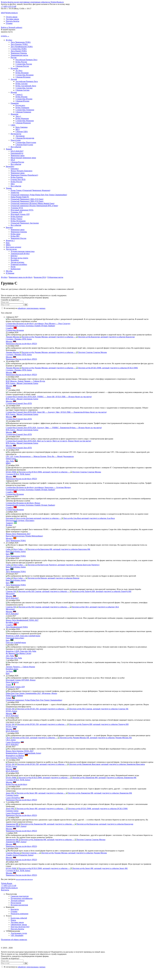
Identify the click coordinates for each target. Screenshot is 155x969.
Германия (15, 103)
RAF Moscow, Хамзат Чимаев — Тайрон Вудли (25, 381)
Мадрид (9, 538)
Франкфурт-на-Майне (15, 756)
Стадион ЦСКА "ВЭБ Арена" (18, 474)
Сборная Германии (23, 112)
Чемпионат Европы (19, 53)
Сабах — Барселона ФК (48, 549)
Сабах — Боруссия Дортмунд (52, 565)
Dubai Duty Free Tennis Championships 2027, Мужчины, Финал (31, 693)
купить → (5, 36)
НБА (13, 184)
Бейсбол (14, 256)
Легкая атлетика (17, 262)
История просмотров (19, 905)
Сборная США (22, 131)
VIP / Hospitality (17, 935)
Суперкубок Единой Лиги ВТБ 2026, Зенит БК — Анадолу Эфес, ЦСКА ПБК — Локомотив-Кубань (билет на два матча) (56, 412)
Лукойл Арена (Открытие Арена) (19, 855)
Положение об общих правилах (14, 939)
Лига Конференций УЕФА (22, 47)
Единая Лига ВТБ (18, 179)
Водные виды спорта (19, 258)
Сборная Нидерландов (25, 138)
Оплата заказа (11, 17)
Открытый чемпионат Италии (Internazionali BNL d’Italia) (34, 206)
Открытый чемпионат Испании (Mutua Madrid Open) (32, 203)
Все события (16, 147)
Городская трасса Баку (15, 638)
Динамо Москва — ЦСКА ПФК (72, 368)
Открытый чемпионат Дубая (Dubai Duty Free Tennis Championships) (39, 195)
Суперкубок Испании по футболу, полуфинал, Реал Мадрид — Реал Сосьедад (38, 323)
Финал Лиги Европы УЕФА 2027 (20, 751)
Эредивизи (20, 136)
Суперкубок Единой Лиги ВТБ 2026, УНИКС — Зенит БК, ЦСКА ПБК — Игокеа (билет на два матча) (49, 397)
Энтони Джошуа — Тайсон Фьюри (20, 667)
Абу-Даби (10, 461)
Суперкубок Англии (24, 88)
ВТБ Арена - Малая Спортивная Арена (22, 383)
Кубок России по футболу (16, 784)
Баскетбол (10, 166)
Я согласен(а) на (24, 308)
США (13, 125)
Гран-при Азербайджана (16, 642)
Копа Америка (21, 127)
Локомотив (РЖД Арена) (16, 826)
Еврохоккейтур (17, 153)
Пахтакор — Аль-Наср (60, 518)
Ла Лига (19, 70)
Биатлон (9, 227)
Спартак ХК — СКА (62, 607)
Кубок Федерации (18, 221)
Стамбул (9, 328)
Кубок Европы (17, 177)
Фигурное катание (13, 247)
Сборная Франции (23, 123)
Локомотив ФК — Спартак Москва (55, 840)
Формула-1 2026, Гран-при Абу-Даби (21, 651)
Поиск (13, 920)
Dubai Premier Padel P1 (20, 197)
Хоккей (9, 149)
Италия (14, 92)
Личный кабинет (18, 901)
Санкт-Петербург (13, 742)
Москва (9, 341)
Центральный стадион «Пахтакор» (20, 520)
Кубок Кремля (16, 216)
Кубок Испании (22, 73)
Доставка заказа (12, 19)
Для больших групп (19, 933)
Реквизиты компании (19, 914)
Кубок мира (15, 234)
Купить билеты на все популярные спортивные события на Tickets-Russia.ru (32, 2)
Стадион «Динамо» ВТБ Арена (19, 339)
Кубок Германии (22, 108)
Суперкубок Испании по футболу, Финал (23, 503)
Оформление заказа (19, 924)
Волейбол (15, 260)
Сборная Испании (23, 77)
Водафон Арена (12, 622)
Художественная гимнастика (23, 251)
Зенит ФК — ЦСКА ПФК (67, 809)
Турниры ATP (16, 212)
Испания (14, 68)
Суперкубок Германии (25, 110)
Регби (13, 267)
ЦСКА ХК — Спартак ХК (67, 709)
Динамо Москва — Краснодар (70, 337)
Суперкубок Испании (25, 75)
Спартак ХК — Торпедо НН (68, 591)
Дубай (8, 698)
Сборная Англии (22, 90)
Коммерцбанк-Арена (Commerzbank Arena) (23, 753)
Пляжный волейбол (19, 264)
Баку (7, 554)
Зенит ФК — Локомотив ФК (69, 793)
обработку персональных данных (31, 308)
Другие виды (11, 249)
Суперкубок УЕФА (19, 49)
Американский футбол (20, 254)
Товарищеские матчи (19, 55)
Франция (14, 114)
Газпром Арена (12, 795)
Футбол (9, 40)
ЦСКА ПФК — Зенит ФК (67, 868)
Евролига (15, 169)
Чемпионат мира (17, 155)
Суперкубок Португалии (26, 142)
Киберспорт (16, 269)
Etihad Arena (11, 459)
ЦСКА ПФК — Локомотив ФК (71, 778)
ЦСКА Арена (11, 711)
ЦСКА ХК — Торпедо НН (67, 724)
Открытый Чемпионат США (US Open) (27, 199)
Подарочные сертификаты (21, 898)
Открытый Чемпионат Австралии (25, 223)
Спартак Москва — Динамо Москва (56, 853)
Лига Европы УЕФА (19, 44)
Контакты (5, 890)
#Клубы (9, 271)
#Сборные (10, 273)
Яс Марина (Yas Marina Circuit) (18, 653)
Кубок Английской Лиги (26, 86)
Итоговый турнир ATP (20, 214)
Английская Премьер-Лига (27, 81)
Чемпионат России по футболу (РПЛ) (21, 344)
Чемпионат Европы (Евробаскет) (24, 175)
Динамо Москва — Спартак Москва (56, 352)
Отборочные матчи (55, 277)
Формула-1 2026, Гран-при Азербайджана (23, 636)
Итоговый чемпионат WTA (22, 210)
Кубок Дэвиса (16, 219)
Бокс (8, 243)
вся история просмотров (24, 879)
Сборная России (22, 66)
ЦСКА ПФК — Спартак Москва (53, 472)
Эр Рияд (9, 671)
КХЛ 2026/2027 (17, 151)
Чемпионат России (18, 238)
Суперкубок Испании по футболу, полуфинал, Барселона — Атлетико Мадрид (38, 487)
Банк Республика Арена (16, 551)
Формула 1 (10, 240)
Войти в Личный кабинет (11, 27)
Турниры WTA (17, 208)
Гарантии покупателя (19, 896)
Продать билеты (12, 21)
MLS (17, 129)
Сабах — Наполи (42, 578)
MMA (8, 245)
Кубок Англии (21, 84)
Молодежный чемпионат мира (23, 158)
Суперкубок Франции (25, 121)
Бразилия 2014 (40, 277)
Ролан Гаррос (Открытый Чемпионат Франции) (30, 190)
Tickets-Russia (6, 883)
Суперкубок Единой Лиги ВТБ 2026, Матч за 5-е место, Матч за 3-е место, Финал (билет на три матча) (48, 441)
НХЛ (13, 160)
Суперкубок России (24, 64)
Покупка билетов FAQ (20, 927)
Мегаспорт (10, 594)
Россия (13, 57)
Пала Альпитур (12, 682)
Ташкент (9, 523)
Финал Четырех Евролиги (21, 171)
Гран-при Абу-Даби (14, 658)
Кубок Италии (21, 97)
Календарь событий (19, 918)
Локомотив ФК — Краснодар (69, 824)
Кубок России (21, 62)
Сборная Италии (22, 101)
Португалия (15, 140)
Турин (8, 685)
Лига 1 (18, 116)
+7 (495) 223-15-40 (8, 6)
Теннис (9, 188)
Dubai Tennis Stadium (14, 695)
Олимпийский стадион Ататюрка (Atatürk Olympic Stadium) (30, 326)
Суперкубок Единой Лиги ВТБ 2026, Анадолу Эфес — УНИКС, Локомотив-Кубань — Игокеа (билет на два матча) (54, 428)
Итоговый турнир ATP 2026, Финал (20, 680)
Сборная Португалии (24, 145)
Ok (26, 305)
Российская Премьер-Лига (26, 60)
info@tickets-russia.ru (9, 13)
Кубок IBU (15, 236)
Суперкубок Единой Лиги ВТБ (19, 403)
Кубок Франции (22, 118)
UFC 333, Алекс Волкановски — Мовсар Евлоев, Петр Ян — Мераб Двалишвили (40, 456)
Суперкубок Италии (24, 99)
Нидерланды (16, 134)
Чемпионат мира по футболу (20, 277)
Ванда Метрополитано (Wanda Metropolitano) (24, 536)
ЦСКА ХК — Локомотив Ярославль (75, 764)
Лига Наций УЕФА (19, 51)
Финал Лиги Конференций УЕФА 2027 (22, 620)
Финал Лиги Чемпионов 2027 (18, 534)
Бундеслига (20, 105)
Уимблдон (15, 193)
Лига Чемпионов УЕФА (21, 42)
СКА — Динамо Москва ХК (69, 738)
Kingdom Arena (12, 669)
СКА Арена (11, 740)
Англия (14, 79)
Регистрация (16, 903)
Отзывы (9, 23)
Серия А (19, 94)
